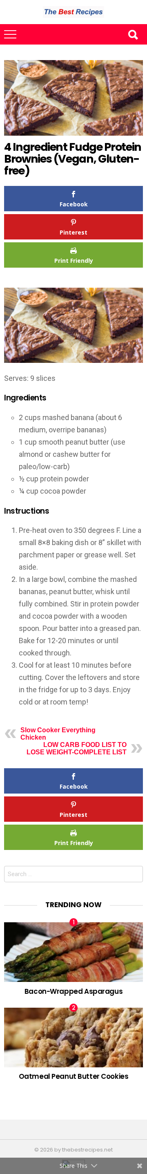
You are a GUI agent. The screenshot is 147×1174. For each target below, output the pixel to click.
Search (133, 34)
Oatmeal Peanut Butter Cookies (74, 1076)
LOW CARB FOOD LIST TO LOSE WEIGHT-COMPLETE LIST (77, 748)
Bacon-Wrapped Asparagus (73, 991)
